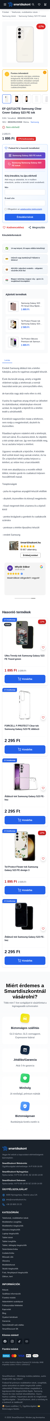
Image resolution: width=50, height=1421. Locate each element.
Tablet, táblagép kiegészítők (14, 1245)
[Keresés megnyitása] (33, 4)
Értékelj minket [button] (30, 555)
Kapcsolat (6, 1309)
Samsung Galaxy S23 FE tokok (32, 16)
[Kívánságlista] (39, 4)
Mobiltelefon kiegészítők (12, 1226)
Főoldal (5, 12)
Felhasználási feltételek (12, 1305)
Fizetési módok (9, 1297)
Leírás (7, 360)
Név (6, 187)
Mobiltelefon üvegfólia (11, 1222)
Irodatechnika (8, 1253)
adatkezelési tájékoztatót (31, 209)
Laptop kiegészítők (10, 1233)
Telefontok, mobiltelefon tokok (25, 12)
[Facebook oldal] (5, 1341)
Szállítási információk (11, 1294)
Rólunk (5, 1290)
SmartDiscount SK (10, 1329)
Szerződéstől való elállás (13, 1325)
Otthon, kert (7, 1276)
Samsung (35, 122)
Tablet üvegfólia (9, 1241)
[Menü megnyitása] (5, 4)
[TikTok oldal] (19, 1341)
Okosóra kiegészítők (11, 1230)
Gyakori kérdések (10, 1317)
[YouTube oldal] (26, 1341)
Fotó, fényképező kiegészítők (15, 1272)
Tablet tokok (7, 1237)
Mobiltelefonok (8, 1265)
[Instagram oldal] (12, 1341)
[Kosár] (45, 4)
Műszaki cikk (7, 1257)
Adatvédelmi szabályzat (12, 1301)
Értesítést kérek (25, 217)
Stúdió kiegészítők (10, 1269)
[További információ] (44, 72)
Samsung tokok (9, 16)
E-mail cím (9, 198)
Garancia (6, 1321)
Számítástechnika (10, 1249)
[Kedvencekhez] (43, 647)
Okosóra (6, 1261)
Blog (4, 1313)
